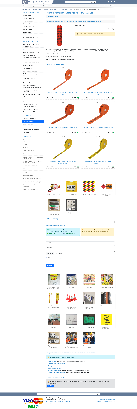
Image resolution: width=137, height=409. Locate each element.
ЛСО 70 (98, 137)
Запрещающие (27, 15)
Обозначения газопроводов (31, 63)
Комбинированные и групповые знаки (32, 74)
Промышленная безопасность (57, 363)
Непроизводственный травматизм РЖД (32, 95)
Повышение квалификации (56, 372)
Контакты (54, 6)
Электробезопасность (29, 60)
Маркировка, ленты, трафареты (32, 182)
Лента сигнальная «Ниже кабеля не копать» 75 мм (62, 128)
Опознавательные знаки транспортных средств (30, 105)
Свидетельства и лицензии (107, 399)
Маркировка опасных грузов (31, 127)
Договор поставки (52, 16)
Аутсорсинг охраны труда (30, 189)
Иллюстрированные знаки (30, 37)
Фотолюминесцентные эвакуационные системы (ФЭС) (31, 56)
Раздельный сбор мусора (30, 83)
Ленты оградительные (29, 118)
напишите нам (98, 33)
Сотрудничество (36, 6)
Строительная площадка (30, 71)
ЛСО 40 (63, 137)
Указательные (27, 35)
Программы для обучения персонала (31, 185)
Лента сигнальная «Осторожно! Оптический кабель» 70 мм (98, 162)
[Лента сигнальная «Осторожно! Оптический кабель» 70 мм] (98, 149)
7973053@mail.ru (70, 233)
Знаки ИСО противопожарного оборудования (31, 45)
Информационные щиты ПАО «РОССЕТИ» (31, 91)
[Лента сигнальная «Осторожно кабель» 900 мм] (60, 36)
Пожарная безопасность (30, 24)
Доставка (45, 6)
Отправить (50, 265)
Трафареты (26, 132)
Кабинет (25, 169)
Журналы (25, 172)
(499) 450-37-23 (53, 233)
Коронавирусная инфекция (30, 109)
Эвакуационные (27, 29)
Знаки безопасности (29, 151)
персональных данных (63, 263)
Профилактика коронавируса (32, 178)
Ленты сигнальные (28, 121)
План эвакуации (28, 175)
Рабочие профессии (54, 370)
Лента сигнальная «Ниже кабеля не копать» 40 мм (62, 93)
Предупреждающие (28, 18)
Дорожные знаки (27, 102)
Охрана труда (52, 361)
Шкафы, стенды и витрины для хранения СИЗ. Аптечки (32, 162)
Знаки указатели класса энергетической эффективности (32, 86)
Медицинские (27, 32)
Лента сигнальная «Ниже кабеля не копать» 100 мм (98, 128)
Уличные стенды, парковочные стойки (32, 140)
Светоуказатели (27, 68)
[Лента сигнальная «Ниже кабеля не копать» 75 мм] (62, 114)
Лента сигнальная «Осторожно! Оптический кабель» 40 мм (62, 162)
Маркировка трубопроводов (31, 129)
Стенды (25, 144)
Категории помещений (29, 26)
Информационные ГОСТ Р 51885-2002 (32, 79)
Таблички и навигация (30, 166)
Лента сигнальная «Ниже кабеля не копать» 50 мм (97, 93)
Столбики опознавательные (31, 154)
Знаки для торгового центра (31, 52)
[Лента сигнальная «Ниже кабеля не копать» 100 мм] (98, 114)
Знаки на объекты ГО (29, 112)
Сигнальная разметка (29, 124)
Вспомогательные (28, 65)
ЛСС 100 (98, 102)
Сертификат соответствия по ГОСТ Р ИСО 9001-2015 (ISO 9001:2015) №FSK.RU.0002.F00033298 (74, 21)
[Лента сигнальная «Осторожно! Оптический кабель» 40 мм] (62, 149)
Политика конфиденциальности (106, 401)
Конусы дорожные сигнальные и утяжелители (33, 157)
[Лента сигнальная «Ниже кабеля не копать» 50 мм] (98, 80)
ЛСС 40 (63, 67)
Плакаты (25, 147)
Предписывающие (28, 21)
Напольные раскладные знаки (31, 99)
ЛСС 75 (63, 102)
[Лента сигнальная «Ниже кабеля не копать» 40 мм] (62, 80)
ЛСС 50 (98, 67)
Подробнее (50, 385)
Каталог (25, 6)
